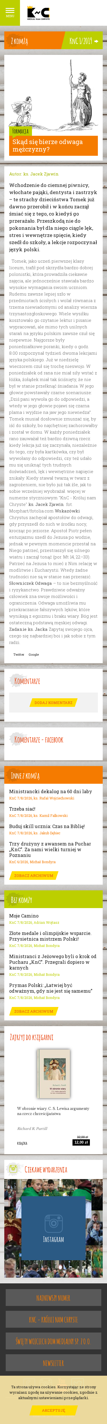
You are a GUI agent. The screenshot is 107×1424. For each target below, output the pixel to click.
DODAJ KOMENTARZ (53, 702)
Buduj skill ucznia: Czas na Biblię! (47, 826)
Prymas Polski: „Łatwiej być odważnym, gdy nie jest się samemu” (50, 988)
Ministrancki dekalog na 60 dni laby (50, 791)
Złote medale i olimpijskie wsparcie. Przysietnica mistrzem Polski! (50, 936)
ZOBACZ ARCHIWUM (33, 875)
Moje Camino (24, 916)
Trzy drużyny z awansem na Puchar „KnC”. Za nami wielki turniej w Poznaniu (50, 849)
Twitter (18, 654)
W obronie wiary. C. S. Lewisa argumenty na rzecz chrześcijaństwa (53, 1111)
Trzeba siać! (22, 809)
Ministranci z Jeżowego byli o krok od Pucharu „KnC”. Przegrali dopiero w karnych (52, 962)
